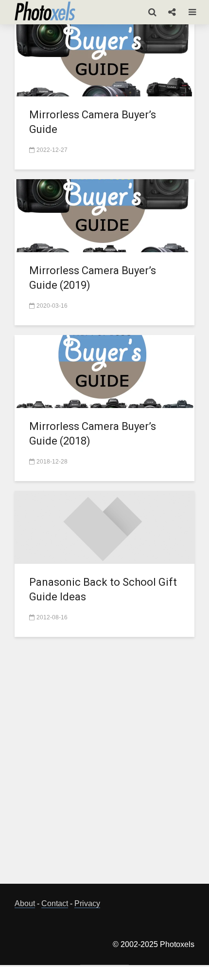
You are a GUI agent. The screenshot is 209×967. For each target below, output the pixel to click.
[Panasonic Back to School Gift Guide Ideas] (104, 526)
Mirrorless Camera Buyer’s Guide (92, 122)
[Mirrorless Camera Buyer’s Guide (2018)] (104, 371)
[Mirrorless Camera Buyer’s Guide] (104, 59)
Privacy (87, 903)
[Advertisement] (104, 766)
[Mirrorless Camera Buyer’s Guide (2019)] (104, 215)
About (25, 903)
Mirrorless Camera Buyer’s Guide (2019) (92, 277)
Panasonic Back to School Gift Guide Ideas (103, 589)
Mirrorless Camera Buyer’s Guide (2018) (92, 433)
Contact (54, 903)
